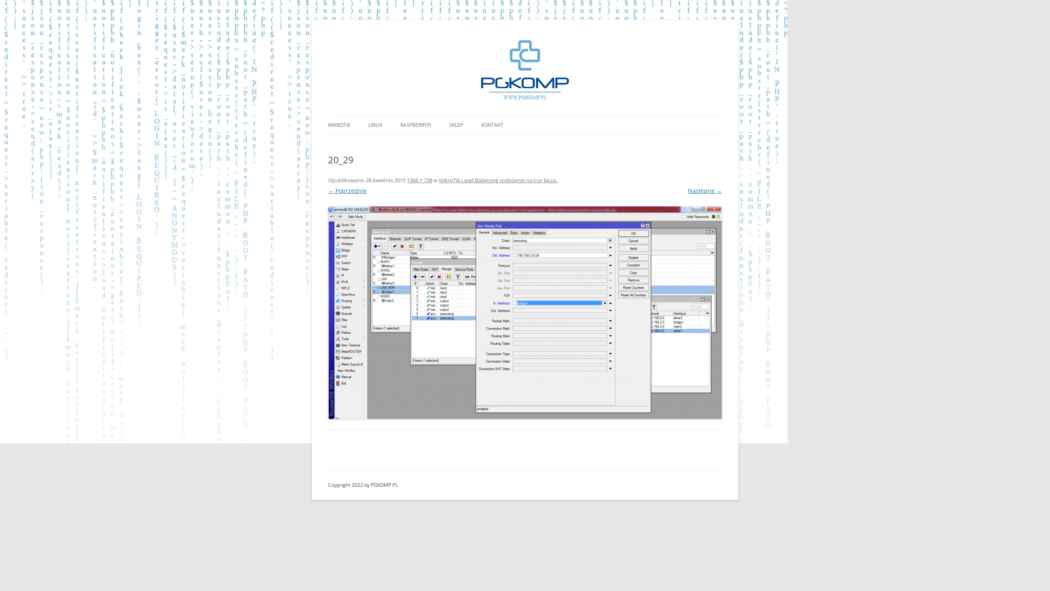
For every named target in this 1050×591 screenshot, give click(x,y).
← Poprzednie (347, 191)
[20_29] (525, 312)
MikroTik (339, 124)
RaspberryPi (415, 124)
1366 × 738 (419, 180)
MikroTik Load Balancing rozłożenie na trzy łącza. (498, 180)
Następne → (705, 191)
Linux (375, 124)
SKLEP (456, 124)
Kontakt (492, 124)
